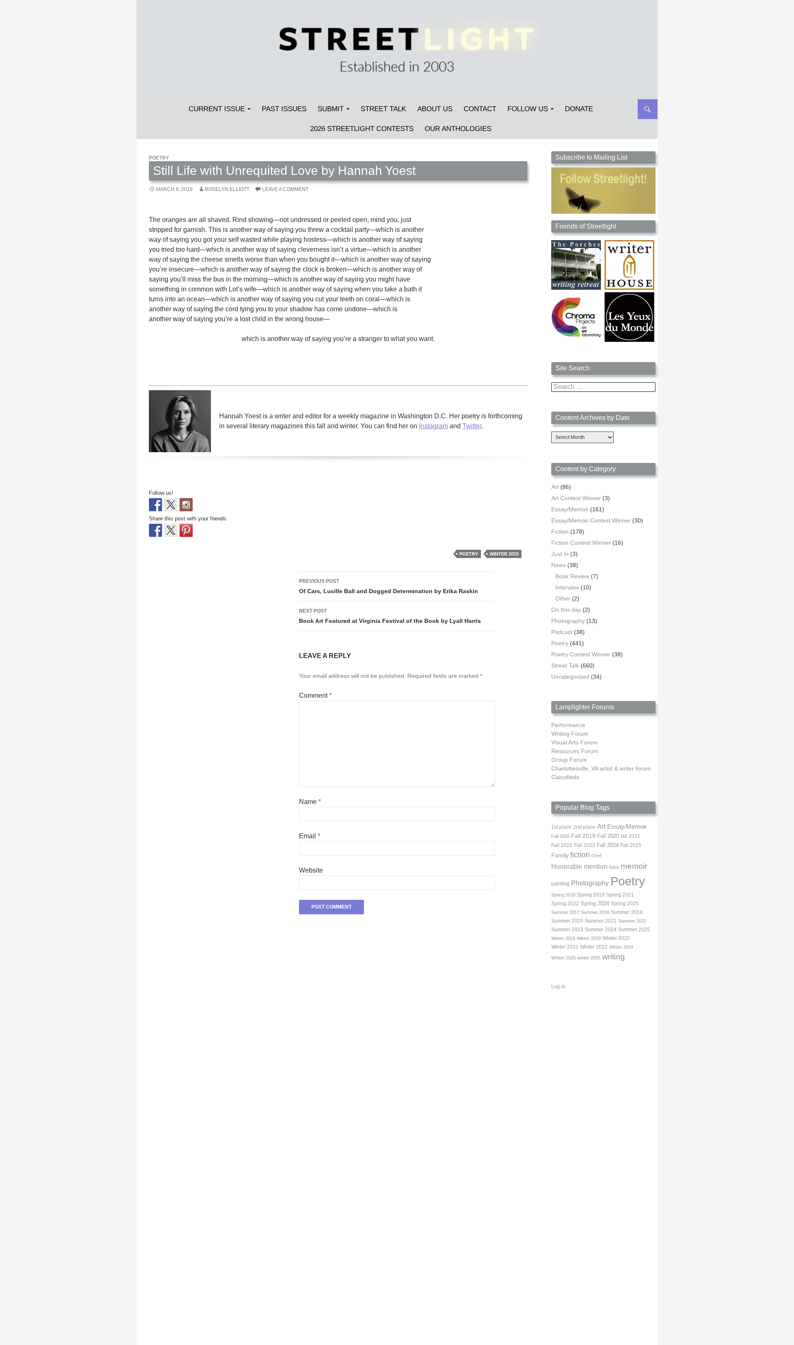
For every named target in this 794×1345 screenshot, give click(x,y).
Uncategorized (570, 676)
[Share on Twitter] (170, 530)
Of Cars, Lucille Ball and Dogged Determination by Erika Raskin (388, 586)
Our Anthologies (458, 129)
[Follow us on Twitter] (170, 504)
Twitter (471, 425)
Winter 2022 (593, 947)
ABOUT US (434, 109)
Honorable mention (579, 866)
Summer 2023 (567, 929)
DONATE (579, 109)
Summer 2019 (627, 912)
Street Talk (383, 109)
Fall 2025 (630, 845)
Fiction (560, 531)
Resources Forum (574, 751)
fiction (580, 855)
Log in (558, 987)
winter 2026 (588, 957)
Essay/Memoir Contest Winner (591, 520)
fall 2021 (630, 836)
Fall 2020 (608, 836)
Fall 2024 (608, 845)
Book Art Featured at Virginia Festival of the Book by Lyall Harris (390, 616)
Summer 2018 (595, 912)
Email (309, 835)
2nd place (584, 827)
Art (555, 487)
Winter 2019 (504, 553)
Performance (568, 725)
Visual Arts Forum (574, 742)
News (558, 565)
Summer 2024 (601, 929)
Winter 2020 (616, 938)
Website (311, 870)
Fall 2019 (583, 836)
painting (560, 884)
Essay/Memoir (569, 509)
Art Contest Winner (576, 498)
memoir (634, 866)
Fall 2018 (560, 836)
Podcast (561, 632)
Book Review (572, 576)
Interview (567, 587)
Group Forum (569, 759)
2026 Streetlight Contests (362, 129)
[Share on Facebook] (155, 530)
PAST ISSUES (284, 109)
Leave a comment (285, 189)
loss (614, 867)
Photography (568, 621)
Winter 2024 (621, 946)
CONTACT (480, 109)
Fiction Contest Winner (581, 542)
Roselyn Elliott (227, 189)
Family (560, 855)
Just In (560, 554)
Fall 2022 (561, 845)
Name (310, 801)
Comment (315, 695)
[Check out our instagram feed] (186, 504)
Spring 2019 (591, 895)
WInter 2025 (563, 957)
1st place (561, 827)
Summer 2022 (632, 920)
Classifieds (565, 777)
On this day (566, 609)
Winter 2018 (563, 938)
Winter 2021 (565, 947)
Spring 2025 (625, 903)
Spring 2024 (595, 903)
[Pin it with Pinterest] (186, 530)
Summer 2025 (634, 929)
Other (562, 598)
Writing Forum (569, 733)
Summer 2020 (567, 921)
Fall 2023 (584, 845)
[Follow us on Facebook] (155, 504)
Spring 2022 (565, 903)
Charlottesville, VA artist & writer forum (601, 768)
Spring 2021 (620, 895)
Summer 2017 (565, 912)
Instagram (433, 425)
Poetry (159, 158)
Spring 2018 (563, 894)
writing (613, 956)
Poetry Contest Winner (580, 654)
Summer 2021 (601, 921)
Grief (596, 855)
